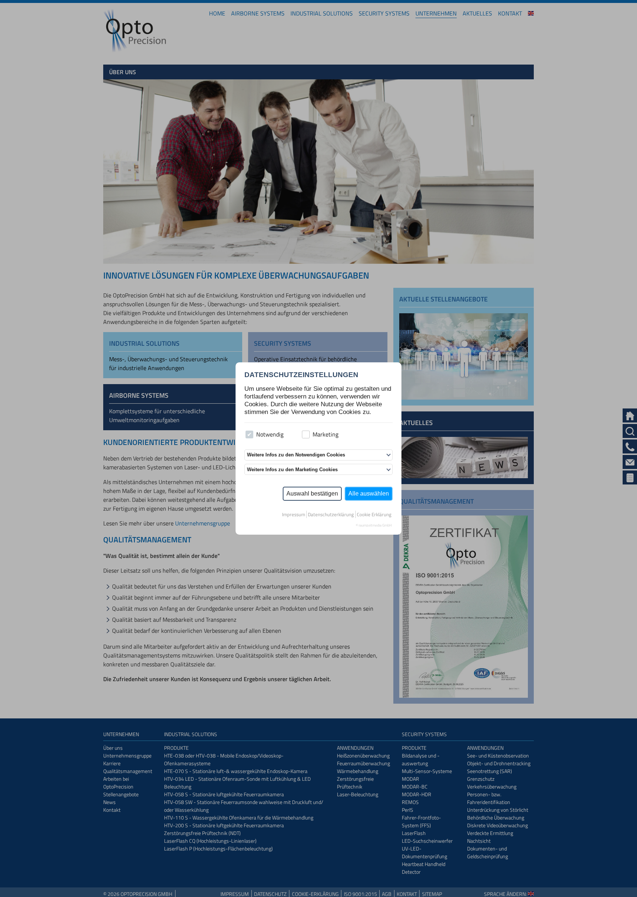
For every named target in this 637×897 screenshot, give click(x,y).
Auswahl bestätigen (312, 493)
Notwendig (269, 434)
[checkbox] (249, 434)
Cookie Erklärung (374, 514)
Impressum (293, 514)
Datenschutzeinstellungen (301, 374)
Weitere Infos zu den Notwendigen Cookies (296, 455)
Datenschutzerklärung (331, 514)
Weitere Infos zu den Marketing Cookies (292, 469)
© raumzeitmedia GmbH (374, 525)
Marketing (325, 434)
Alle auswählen (368, 493)
